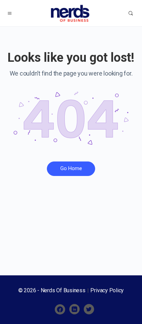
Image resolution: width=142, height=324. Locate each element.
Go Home (71, 168)
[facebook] (60, 309)
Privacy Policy (107, 290)
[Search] (130, 13)
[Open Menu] (9, 13)
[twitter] (89, 309)
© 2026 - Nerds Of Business (52, 290)
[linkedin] (74, 309)
